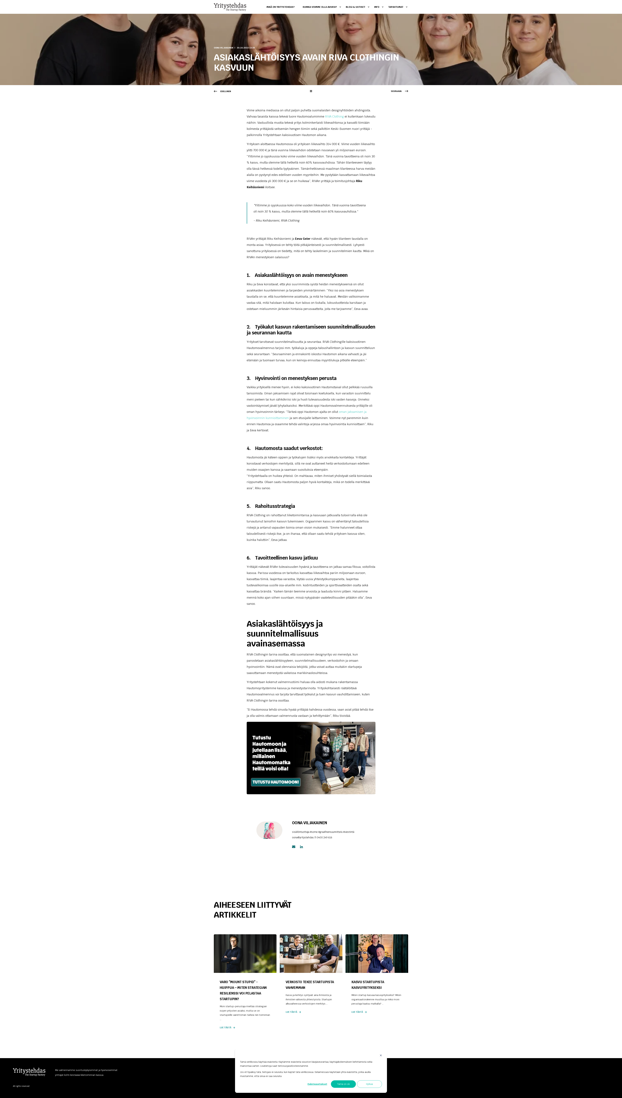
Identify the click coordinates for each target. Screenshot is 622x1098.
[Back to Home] (230, 7)
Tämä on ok (343, 1084)
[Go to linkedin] (300, 846)
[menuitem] (282, 7)
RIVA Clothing (335, 116)
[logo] (29, 1072)
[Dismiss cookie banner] (381, 1056)
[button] (615, 1091)
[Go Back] (311, 91)
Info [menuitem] (376, 7)
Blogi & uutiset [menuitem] (355, 7)
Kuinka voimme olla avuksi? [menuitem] (320, 7)
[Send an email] (295, 846)
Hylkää (369, 1084)
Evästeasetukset (317, 1084)
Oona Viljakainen (223, 47)
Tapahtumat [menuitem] (395, 7)
